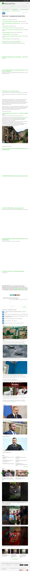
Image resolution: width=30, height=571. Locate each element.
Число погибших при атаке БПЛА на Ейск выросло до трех (8, 461)
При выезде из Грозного (6, 38)
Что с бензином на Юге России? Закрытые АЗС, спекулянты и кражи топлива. (23, 556)
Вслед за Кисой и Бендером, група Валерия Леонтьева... (12, 23)
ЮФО (17, 8)
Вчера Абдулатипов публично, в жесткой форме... (10, 21)
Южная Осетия (11, 8)
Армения (14, 5)
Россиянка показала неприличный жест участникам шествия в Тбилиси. (14, 556)
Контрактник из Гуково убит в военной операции (10, 379)
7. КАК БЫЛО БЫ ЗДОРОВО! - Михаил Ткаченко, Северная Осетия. (15, 175)
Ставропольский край (4, 8)
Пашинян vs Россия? (15, 9)
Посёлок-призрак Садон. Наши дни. (8, 27)
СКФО (24, 7)
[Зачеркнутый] (15, 299)
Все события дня (26, 466)
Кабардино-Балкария (12, 6)
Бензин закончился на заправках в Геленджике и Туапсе (20, 478)
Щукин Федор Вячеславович (7, 452)
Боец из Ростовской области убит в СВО (8, 463)
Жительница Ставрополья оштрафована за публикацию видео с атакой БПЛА (14, 400)
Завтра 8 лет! (5, 19)
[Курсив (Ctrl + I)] (12, 299)
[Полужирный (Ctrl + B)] (10, 299)
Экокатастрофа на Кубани (25, 9)
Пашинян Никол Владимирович (7, 420)
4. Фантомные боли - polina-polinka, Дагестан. (10, 91)
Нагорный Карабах (4, 7)
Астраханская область (17, 5)
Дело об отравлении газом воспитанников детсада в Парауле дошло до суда (21, 464)
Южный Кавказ (15, 8)
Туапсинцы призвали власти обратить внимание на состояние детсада (13, 374)
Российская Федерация (9, 7)
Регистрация (12, 306)
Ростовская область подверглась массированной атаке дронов (11, 358)
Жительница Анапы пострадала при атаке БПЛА (21, 458)
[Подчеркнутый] (13, 299)
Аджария (5, 5)
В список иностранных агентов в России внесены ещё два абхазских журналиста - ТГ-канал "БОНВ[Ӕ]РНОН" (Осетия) (16, 316)
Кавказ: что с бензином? (6, 9)
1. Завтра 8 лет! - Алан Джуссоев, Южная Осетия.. (11, 41)
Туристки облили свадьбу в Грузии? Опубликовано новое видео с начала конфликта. (14, 525)
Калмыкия (16, 6)
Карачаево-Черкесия (20, 6)
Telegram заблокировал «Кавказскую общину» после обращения (11, 546)
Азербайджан (10, 5)
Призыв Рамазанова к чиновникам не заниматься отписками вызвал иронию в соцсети (14, 340)
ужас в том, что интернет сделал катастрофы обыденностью (12, 29)
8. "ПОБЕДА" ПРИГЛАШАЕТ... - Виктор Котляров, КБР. (12, 207)
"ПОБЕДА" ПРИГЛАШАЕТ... (7, 34)
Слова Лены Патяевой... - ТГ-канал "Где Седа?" (11, 320)
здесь (26, 289)
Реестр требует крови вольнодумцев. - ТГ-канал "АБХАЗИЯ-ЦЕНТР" (13, 318)
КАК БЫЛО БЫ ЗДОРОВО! (7, 32)
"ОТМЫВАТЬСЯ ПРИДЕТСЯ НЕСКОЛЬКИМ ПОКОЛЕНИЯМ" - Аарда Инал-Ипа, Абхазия (15, 312)
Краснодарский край (25, 6)
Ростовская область (14, 7)
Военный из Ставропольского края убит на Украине (21, 461)
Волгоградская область (23, 5)
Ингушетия (8, 6)
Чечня (8, 8)
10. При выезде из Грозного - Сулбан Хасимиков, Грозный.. (13, 271)
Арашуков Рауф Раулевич (6, 436)
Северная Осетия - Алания (20, 7)
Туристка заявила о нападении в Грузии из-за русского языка (5, 555)
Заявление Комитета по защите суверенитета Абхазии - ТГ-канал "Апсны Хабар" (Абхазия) (16, 314)
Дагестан (5, 6)
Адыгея (8, 5)
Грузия (3, 6)
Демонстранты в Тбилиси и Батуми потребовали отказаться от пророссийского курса (8, 479)
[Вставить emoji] (16, 299)
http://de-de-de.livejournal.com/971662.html (18, 117)
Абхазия (3, 5)
